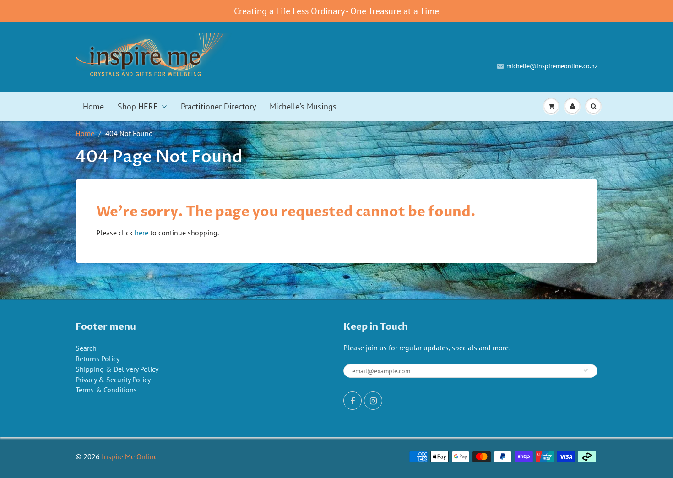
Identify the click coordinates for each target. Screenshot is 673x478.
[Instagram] (373, 400)
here (141, 232)
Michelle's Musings (303, 106)
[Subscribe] (586, 370)
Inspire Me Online (129, 456)
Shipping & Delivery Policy (117, 369)
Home (93, 106)
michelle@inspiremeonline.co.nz (551, 66)
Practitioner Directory (218, 106)
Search (86, 348)
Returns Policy (97, 358)
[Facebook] (352, 400)
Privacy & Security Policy (113, 379)
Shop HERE (138, 106)
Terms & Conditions (106, 389)
